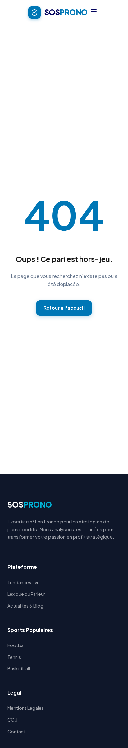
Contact (16, 731)
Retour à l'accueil (64, 308)
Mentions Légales (25, 708)
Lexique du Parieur (26, 594)
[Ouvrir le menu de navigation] (94, 12)
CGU (12, 720)
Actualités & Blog (25, 606)
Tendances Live (23, 582)
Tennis (14, 657)
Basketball (18, 668)
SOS (29, 504)
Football (16, 645)
